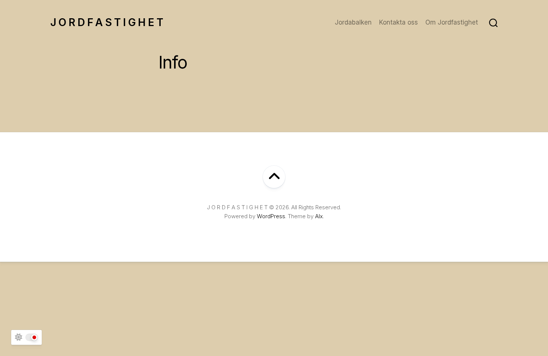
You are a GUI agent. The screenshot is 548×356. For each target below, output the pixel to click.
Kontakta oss (398, 22)
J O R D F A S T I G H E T (106, 22)
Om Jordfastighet (451, 22)
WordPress (271, 216)
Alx (319, 216)
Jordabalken (353, 22)
